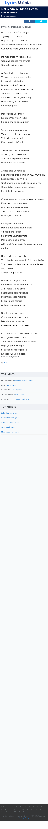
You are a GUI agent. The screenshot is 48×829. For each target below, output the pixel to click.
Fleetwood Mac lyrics (10, 432)
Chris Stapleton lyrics (10, 418)
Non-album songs (8, 16)
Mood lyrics (17, 390)
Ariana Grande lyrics (10, 422)
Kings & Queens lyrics (19, 399)
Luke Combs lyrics (9, 413)
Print (6, 362)
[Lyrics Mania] (24, 3)
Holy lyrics (19, 394)
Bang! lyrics (11, 385)
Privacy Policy (24, 818)
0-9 (2, 807)
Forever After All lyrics (23, 380)
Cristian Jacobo (9, 13)
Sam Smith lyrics (8, 427)
